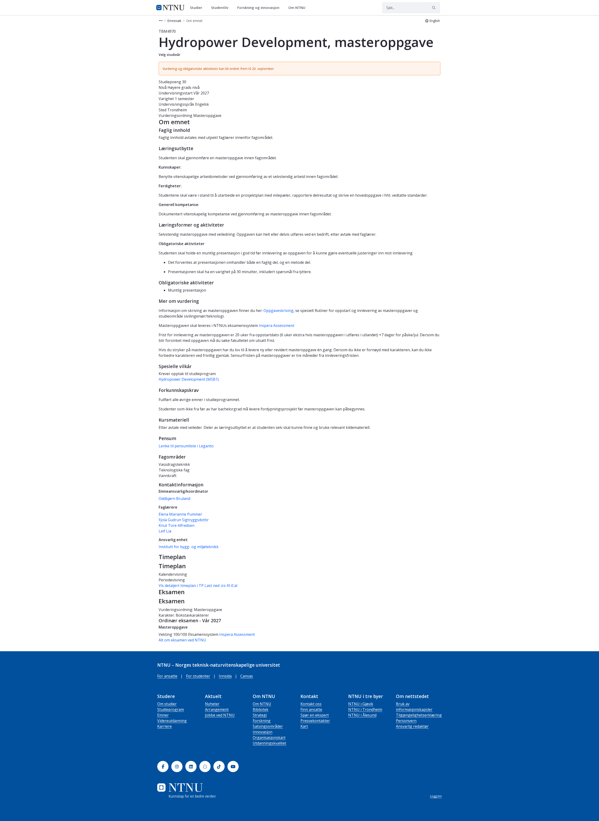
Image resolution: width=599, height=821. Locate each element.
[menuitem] (197, 8)
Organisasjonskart (269, 737)
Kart (304, 726)
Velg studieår (169, 54)
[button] (160, 20)
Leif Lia (165, 531)
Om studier (167, 703)
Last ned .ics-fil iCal (221, 585)
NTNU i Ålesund (362, 715)
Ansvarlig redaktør (412, 726)
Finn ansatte (311, 709)
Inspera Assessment (276, 325)
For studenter (198, 676)
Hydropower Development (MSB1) (189, 379)
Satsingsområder (268, 726)
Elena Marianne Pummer (180, 514)
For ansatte (167, 676)
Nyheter (212, 703)
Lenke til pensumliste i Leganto (186, 445)
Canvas (246, 676)
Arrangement (217, 709)
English (434, 20)
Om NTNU (262, 703)
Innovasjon (262, 731)
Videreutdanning (172, 720)
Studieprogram (170, 709)
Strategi (260, 715)
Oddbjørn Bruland (174, 498)
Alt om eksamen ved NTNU (182, 640)
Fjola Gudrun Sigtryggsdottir (184, 519)
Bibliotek (260, 709)
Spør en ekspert (314, 715)
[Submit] (434, 8)
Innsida (225, 676)
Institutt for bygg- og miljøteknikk (189, 546)
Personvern (406, 720)
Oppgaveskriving (278, 310)
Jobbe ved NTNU (220, 715)
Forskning (261, 720)
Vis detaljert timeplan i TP (181, 585)
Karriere (164, 726)
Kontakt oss (310, 703)
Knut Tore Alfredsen (176, 525)
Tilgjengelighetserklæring (419, 715)
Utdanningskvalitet (269, 743)
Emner (163, 715)
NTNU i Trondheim (365, 709)
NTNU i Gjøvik (360, 703)
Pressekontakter (315, 720)
